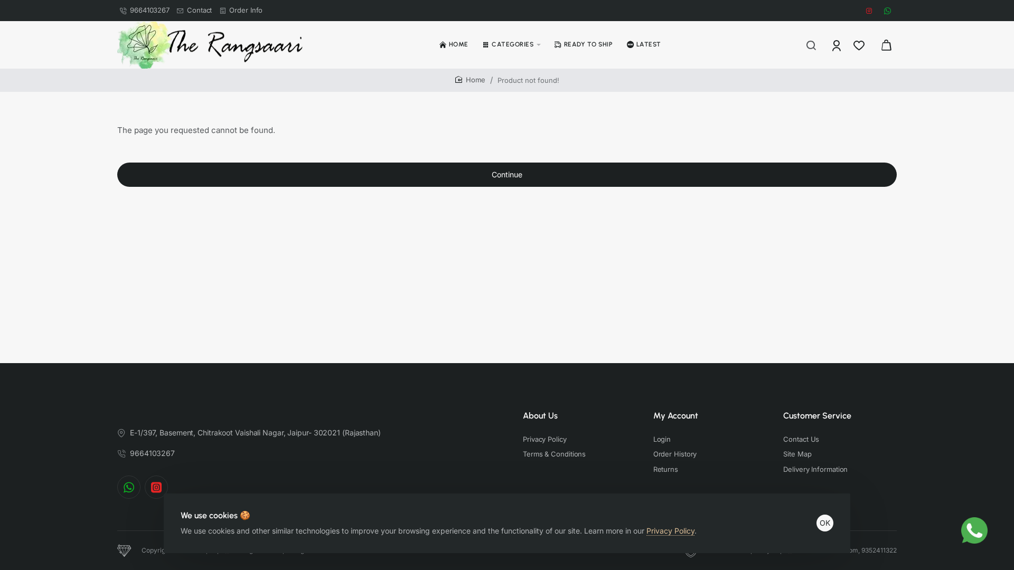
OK (825, 522)
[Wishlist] (860, 44)
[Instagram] (156, 487)
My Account (675, 416)
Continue (507, 174)
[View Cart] (886, 44)
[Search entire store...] (811, 44)
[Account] (837, 44)
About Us (540, 416)
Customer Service (817, 416)
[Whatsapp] (128, 487)
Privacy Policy (670, 530)
